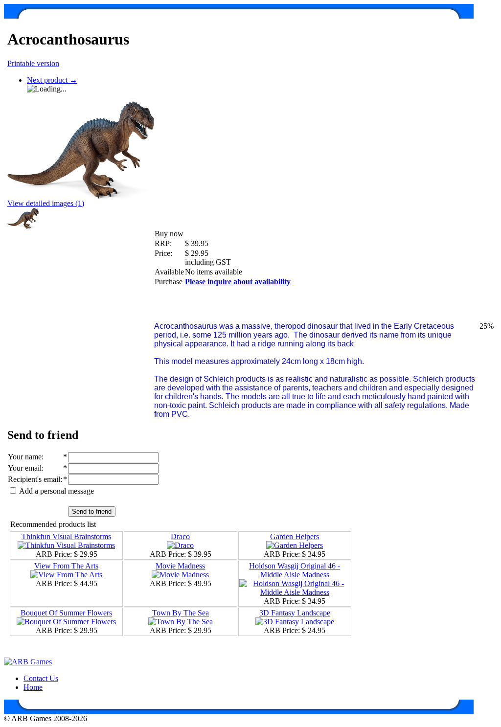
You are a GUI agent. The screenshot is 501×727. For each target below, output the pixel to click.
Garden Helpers (294, 536)
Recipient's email (34, 479)
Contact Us (40, 678)
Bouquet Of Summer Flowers (66, 613)
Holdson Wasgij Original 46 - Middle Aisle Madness (294, 570)
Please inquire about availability (238, 281)
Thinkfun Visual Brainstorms (66, 536)
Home (33, 687)
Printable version (33, 63)
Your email (25, 468)
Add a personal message (56, 491)
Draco (180, 536)
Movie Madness (180, 566)
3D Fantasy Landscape (294, 613)
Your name (25, 457)
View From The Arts (66, 566)
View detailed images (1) (45, 203)
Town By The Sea (180, 613)
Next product (52, 80)
